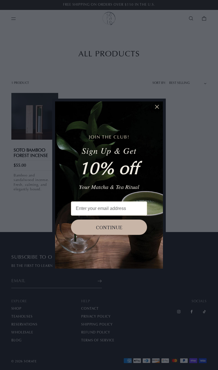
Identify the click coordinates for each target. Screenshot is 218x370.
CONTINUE (109, 227)
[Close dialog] (157, 107)
